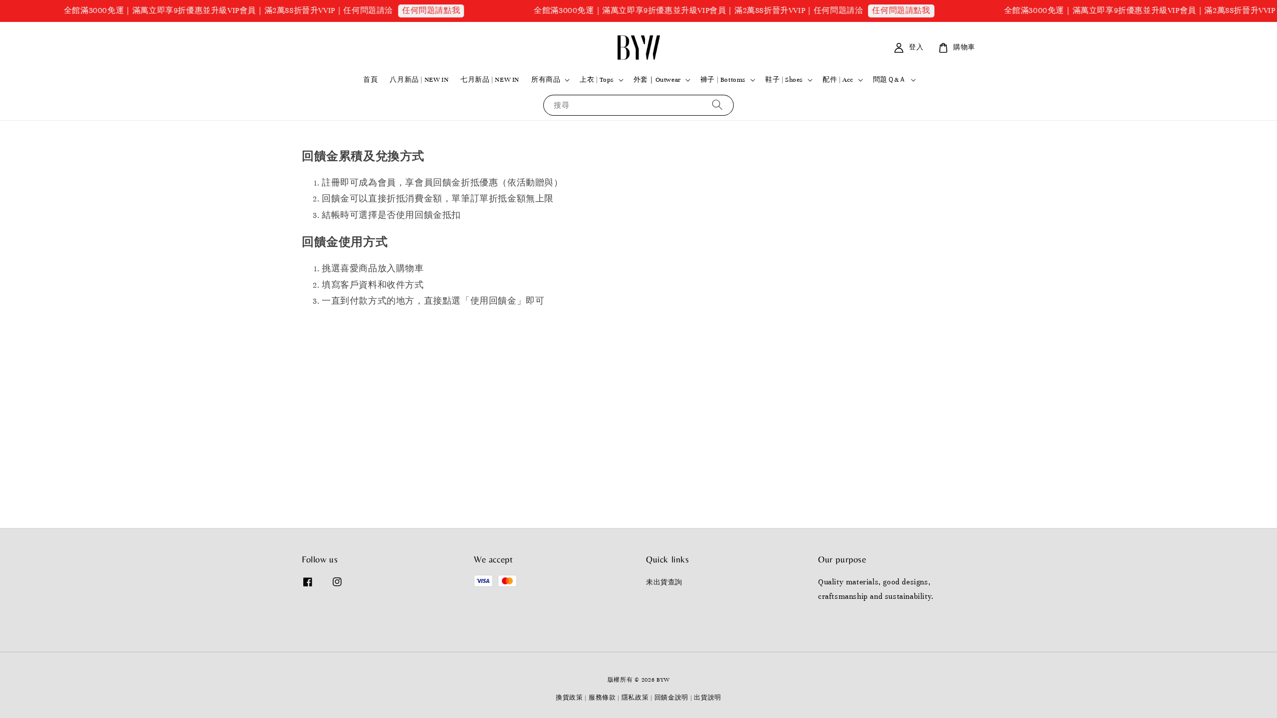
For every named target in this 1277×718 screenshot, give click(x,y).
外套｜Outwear (657, 80)
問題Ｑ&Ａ (889, 80)
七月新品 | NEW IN (489, 80)
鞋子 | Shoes (784, 80)
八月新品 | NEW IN (419, 80)
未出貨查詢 (664, 582)
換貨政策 (569, 697)
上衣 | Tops (597, 80)
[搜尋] (717, 105)
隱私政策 (635, 697)
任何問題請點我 (417, 10)
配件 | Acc (838, 80)
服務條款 (602, 697)
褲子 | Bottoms (723, 80)
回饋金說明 (671, 697)
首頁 (370, 80)
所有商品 (545, 80)
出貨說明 (707, 697)
